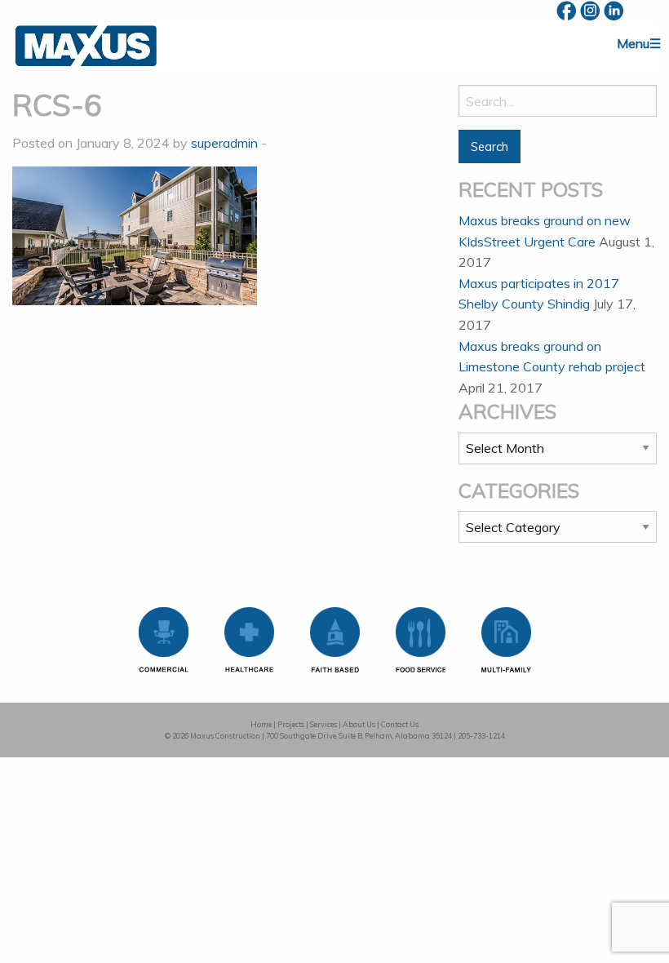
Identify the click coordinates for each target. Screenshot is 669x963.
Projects (290, 724)
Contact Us (400, 724)
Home (261, 724)
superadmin (224, 143)
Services (323, 724)
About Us (359, 724)
